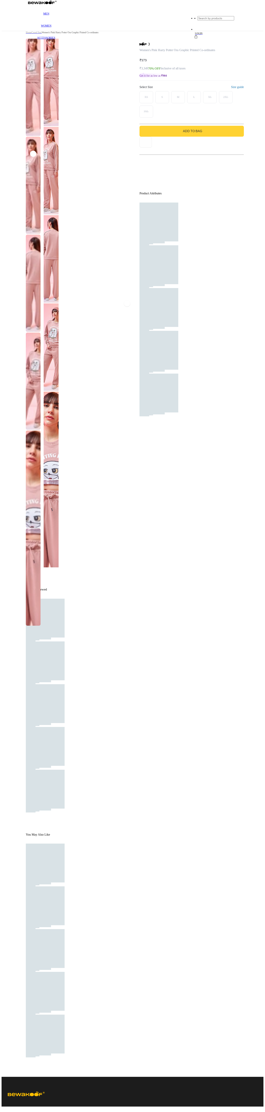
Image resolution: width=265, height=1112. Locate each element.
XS (146, 97)
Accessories (46, 37)
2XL (225, 97)
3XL (146, 111)
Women (46, 25)
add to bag (192, 131)
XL (210, 97)
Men (46, 13)
